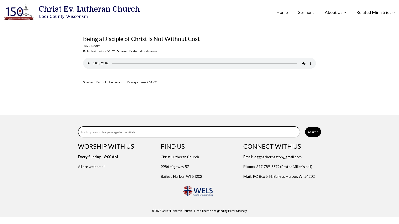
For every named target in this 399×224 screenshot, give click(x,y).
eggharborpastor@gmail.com (278, 157)
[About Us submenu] (345, 12)
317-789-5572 (268, 166)
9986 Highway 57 (175, 166)
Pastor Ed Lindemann (109, 82)
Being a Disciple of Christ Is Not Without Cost (141, 38)
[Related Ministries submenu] (393, 12)
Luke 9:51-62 (106, 51)
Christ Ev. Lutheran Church (89, 9)
